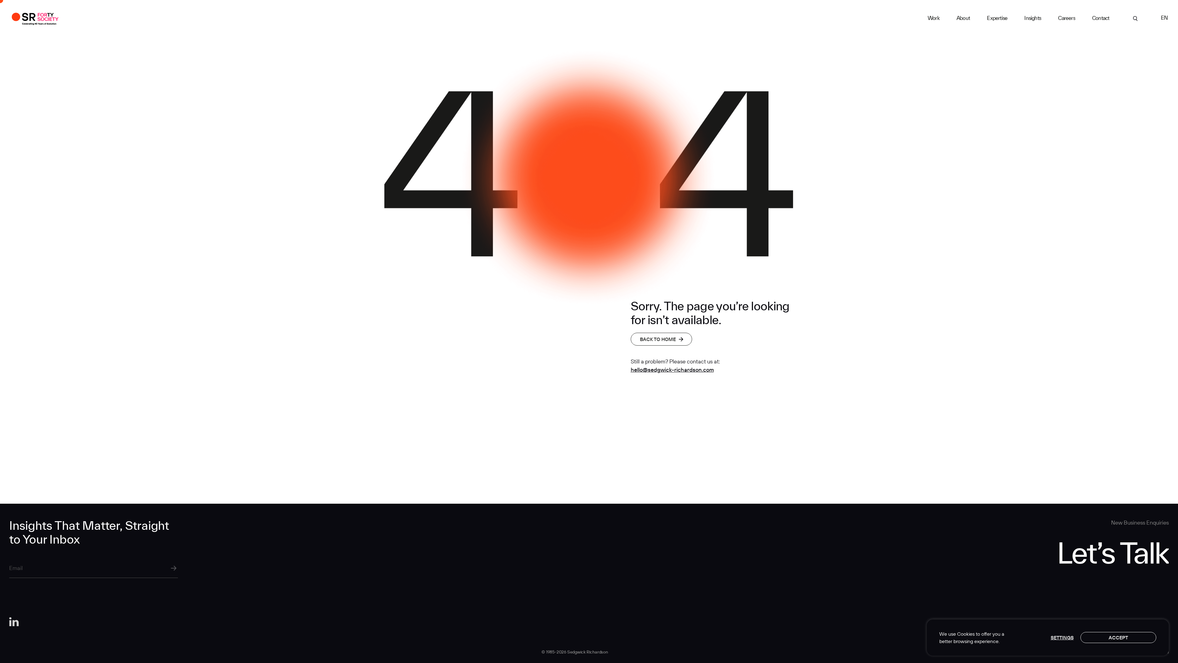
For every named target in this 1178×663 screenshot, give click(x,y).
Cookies (966, 634)
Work (934, 18)
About (963, 18)
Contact (1100, 18)
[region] (1048, 637)
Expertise (997, 18)
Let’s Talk (1113, 552)
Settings (1062, 637)
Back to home (658, 339)
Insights (1032, 18)
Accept (1118, 637)
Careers (1066, 18)
